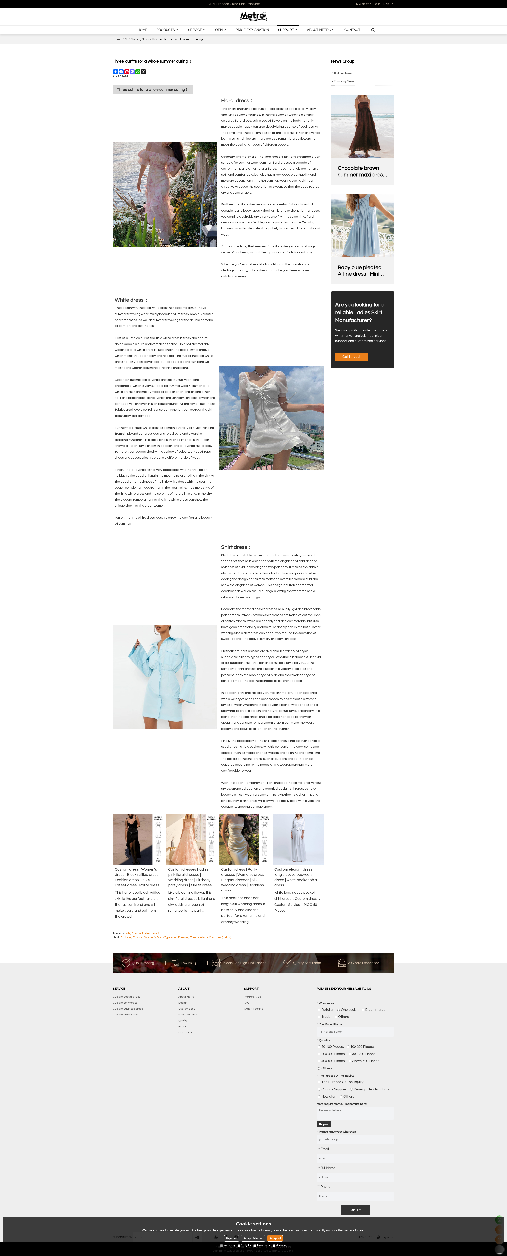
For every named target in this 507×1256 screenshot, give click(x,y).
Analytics (246, 1245)
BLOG (182, 1026)
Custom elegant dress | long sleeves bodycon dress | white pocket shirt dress (295, 877)
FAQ (246, 1002)
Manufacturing (187, 1014)
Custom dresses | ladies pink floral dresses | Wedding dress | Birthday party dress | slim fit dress (190, 877)
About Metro (319, 29)
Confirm (355, 1210)
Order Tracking (253, 1008)
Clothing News (140, 39)
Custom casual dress (126, 996)
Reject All (231, 1238)
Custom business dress (128, 1008)
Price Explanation (252, 29)
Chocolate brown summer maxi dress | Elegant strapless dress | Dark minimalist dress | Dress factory (362, 171)
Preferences (264, 1245)
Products (165, 29)
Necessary (229, 1245)
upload (325, 1124)
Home (142, 29)
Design (182, 1002)
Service (195, 29)
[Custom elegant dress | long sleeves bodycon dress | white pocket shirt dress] (298, 839)
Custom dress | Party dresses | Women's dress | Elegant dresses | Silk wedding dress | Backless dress (243, 880)
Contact (352, 29)
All (126, 39)
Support (286, 29)
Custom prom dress (125, 1014)
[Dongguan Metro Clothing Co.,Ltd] (253, 16)
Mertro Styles (252, 996)
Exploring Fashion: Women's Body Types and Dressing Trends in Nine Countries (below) (176, 937)
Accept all (275, 1238)
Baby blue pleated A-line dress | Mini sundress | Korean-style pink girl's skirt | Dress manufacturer (362, 271)
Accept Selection (253, 1238)
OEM (219, 29)
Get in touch (351, 357)
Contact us (185, 1032)
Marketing (281, 1245)
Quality (182, 1020)
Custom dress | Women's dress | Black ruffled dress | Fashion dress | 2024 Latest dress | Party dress (137, 877)
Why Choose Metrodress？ (143, 933)
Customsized (186, 1008)
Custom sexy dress (125, 1002)
